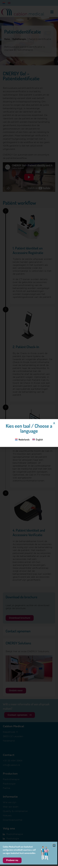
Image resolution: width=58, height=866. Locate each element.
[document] (29, 433)
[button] (54, 423)
